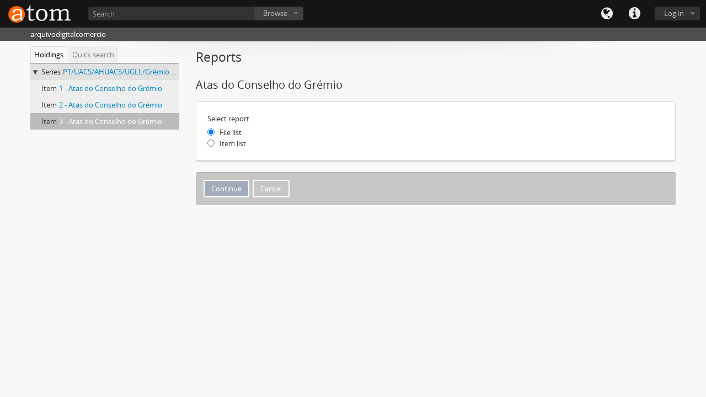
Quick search (93, 55)
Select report (228, 119)
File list (231, 132)
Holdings (48, 55)
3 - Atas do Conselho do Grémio (110, 121)
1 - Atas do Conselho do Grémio (110, 88)
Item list (233, 143)
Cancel (271, 189)
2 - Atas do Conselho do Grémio (110, 105)
